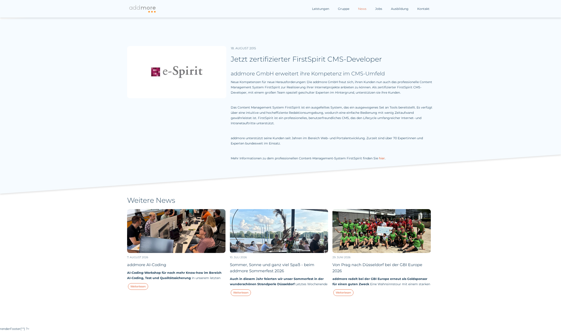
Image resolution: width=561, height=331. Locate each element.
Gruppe (343, 9)
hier (382, 158)
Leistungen (320, 9)
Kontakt (423, 9)
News (362, 9)
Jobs (378, 9)
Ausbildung (399, 9)
